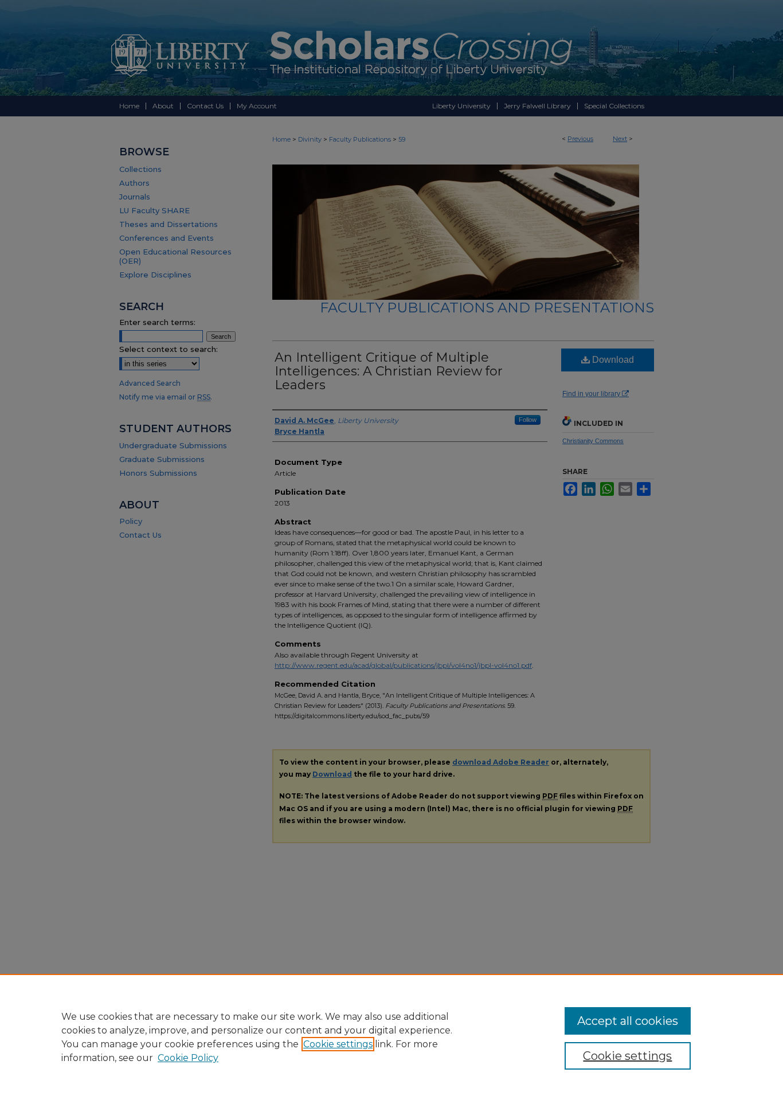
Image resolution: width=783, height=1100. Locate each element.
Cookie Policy (188, 1057)
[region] (391, 1037)
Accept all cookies (627, 1021)
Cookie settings (338, 1044)
